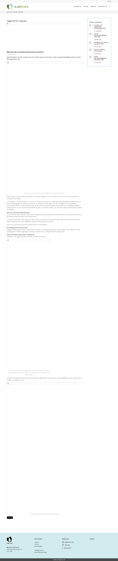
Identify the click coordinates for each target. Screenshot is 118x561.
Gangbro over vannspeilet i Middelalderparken (100, 26)
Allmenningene (38, 546)
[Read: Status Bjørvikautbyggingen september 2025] (91, 58)
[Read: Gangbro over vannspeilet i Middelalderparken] (91, 26)
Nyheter (36, 542)
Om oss (36, 544)
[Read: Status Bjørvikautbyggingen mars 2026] (91, 35)
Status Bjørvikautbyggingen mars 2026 (100, 35)
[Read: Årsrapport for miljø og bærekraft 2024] (91, 44)
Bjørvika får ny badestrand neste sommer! (25, 52)
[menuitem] (77, 6)
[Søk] (109, 6)
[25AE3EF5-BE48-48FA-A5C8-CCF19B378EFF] (18, 6)
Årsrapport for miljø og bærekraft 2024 (101, 43)
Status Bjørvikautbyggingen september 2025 (100, 58)
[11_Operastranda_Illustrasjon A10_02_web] (43, 36)
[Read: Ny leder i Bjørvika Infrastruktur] (91, 51)
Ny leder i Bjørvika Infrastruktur (99, 50)
